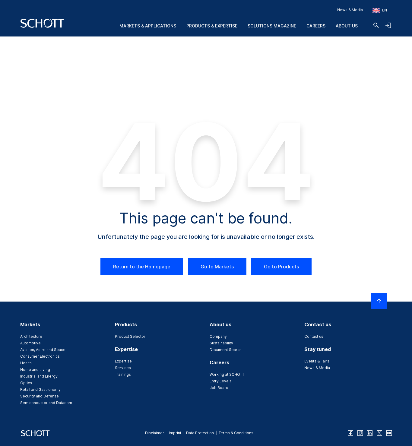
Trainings (123, 374)
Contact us (313, 336)
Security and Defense (39, 396)
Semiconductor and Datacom (46, 402)
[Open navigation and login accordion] (388, 25)
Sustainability (221, 343)
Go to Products (281, 267)
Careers (315, 25)
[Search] (376, 25)
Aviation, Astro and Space (42, 349)
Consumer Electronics (40, 356)
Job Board (219, 387)
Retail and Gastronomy (40, 389)
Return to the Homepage (141, 267)
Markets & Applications (147, 25)
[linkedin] (369, 433)
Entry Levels (221, 381)
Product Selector (130, 336)
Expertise (123, 361)
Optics (26, 383)
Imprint (175, 433)
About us (347, 25)
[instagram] (360, 433)
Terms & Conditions (236, 433)
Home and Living (35, 369)
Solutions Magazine (272, 25)
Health (26, 363)
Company (218, 336)
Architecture (31, 336)
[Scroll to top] (379, 301)
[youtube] (389, 433)
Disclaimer (154, 433)
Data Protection (200, 433)
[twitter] (379, 433)
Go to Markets (217, 267)
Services (123, 367)
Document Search (226, 349)
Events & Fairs (316, 361)
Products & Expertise (211, 25)
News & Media (350, 10)
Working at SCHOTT (227, 374)
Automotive (30, 343)
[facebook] (350, 433)
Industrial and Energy (39, 376)
